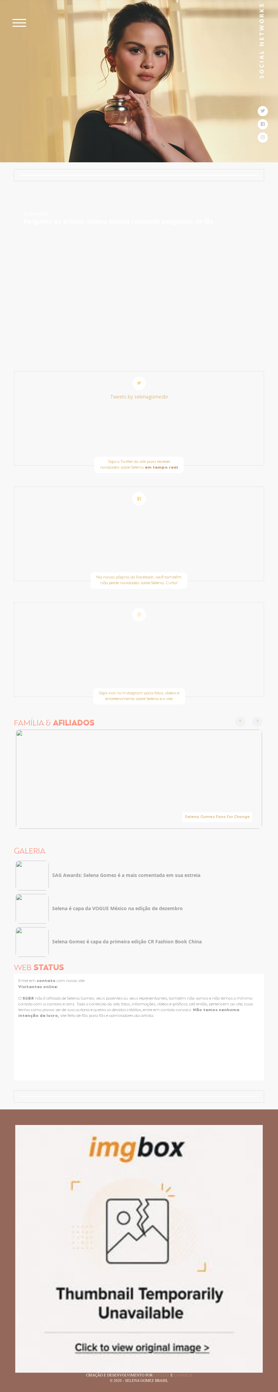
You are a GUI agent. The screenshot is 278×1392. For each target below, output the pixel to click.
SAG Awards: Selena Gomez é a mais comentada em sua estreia (126, 875)
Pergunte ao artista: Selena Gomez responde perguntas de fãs (118, 221)
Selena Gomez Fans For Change (217, 817)
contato (47, 981)
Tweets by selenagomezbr (139, 396)
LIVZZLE (162, 1375)
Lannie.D (183, 1375)
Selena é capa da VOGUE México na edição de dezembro (117, 908)
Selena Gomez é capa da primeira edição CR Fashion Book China (127, 941)
